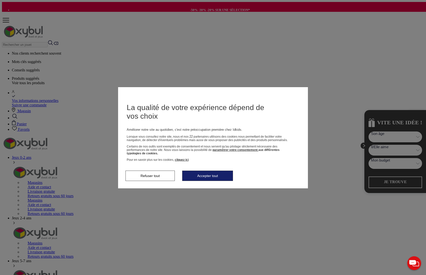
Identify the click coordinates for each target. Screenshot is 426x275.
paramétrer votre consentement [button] (235, 150)
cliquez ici (182, 160)
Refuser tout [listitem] (150, 176)
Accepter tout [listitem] (207, 176)
